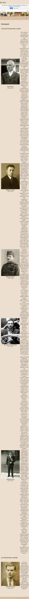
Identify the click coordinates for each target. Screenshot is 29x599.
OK (11, 8)
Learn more (15, 8)
